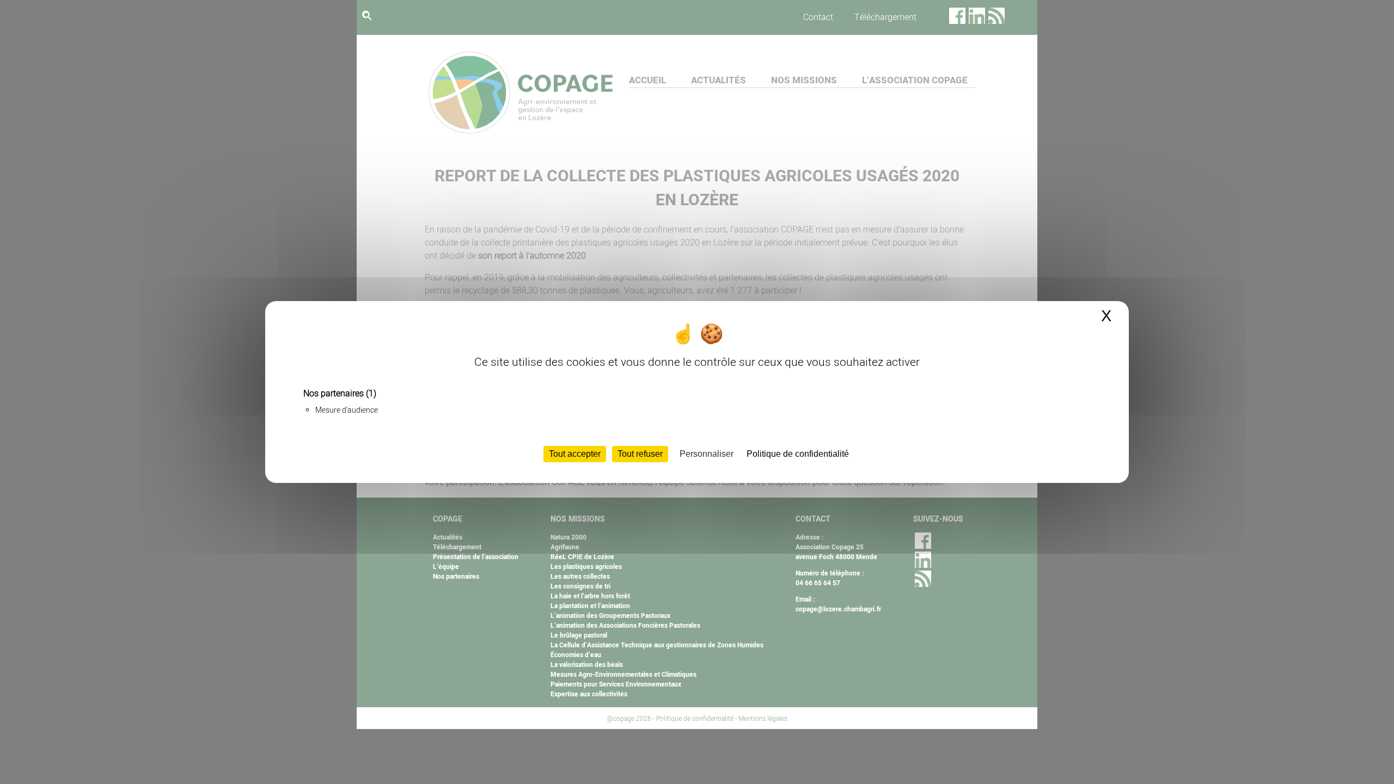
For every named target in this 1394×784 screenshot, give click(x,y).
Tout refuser (640, 453)
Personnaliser (706, 453)
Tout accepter (575, 453)
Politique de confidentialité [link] (798, 453)
